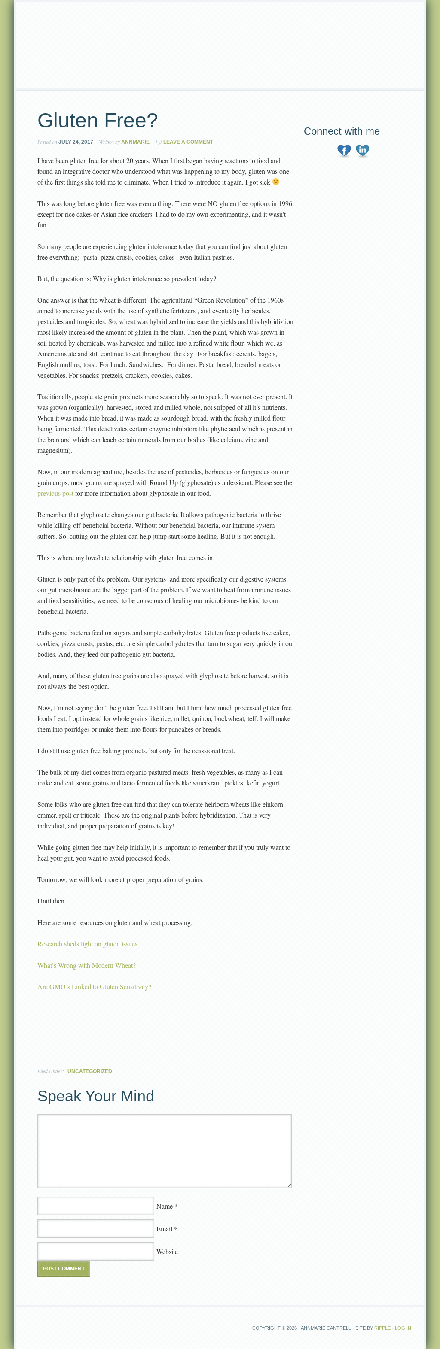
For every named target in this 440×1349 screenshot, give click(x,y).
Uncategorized (89, 1071)
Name (164, 1205)
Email (164, 1228)
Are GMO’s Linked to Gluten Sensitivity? (95, 986)
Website (167, 1251)
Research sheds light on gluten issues (87, 943)
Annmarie (135, 142)
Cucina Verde (220, 45)
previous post (55, 492)
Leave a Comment (188, 142)
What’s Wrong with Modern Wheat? (86, 965)
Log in (403, 1328)
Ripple (382, 1328)
